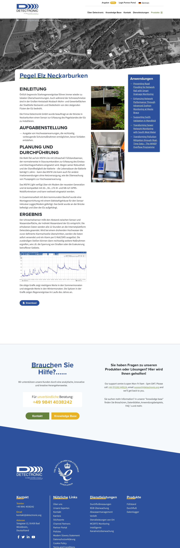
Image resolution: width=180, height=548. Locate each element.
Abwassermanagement (101, 511)
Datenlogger (133, 511)
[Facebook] (18, 537)
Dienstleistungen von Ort (102, 519)
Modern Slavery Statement (66, 535)
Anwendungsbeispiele (30, 20)
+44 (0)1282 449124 (117, 387)
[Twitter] (23, 537)
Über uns (57, 504)
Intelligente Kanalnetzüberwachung (102, 529)
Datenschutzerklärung (64, 539)
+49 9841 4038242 (25, 506)
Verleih (93, 515)
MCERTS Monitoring (99, 523)
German (145, 2)
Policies (57, 531)
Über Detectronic (95, 12)
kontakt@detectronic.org (28, 515)
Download (31, 303)
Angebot (108, 2)
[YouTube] (33, 537)
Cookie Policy (60, 543)
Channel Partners (61, 523)
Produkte (156, 12)
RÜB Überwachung (99, 508)
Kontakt (127, 12)
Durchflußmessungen (100, 504)
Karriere (57, 515)
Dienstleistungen (141, 12)
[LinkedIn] (28, 537)
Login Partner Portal (127, 2)
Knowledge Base (113, 12)
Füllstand (131, 504)
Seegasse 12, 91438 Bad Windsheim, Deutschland (28, 527)
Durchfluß (132, 508)
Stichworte (58, 519)
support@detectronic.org (146, 387)
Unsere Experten (61, 508)
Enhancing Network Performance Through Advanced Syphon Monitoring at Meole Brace (144, 105)
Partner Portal (60, 527)
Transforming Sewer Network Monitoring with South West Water (144, 129)
